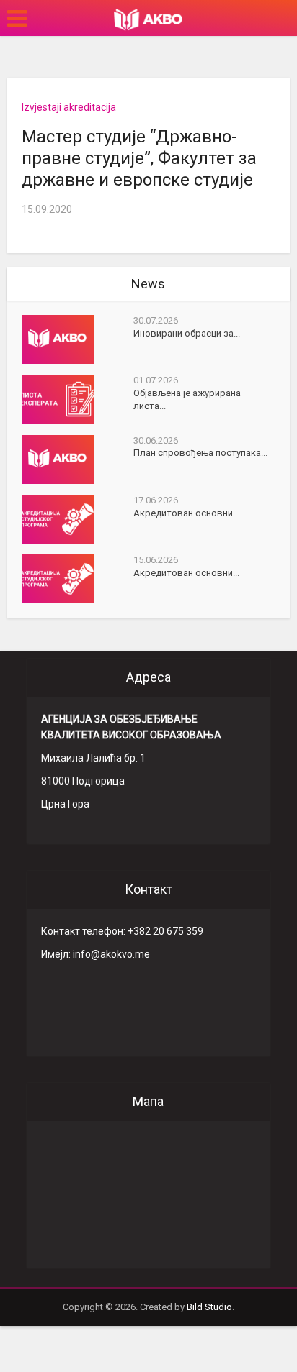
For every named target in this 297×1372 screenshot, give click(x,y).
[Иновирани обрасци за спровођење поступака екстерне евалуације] (77, 339)
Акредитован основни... (186, 513)
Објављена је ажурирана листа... (187, 399)
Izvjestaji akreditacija (69, 107)
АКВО (148, 19)
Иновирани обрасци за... (186, 333)
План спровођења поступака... (200, 452)
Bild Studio (209, 1307)
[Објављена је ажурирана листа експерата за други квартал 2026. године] (77, 399)
